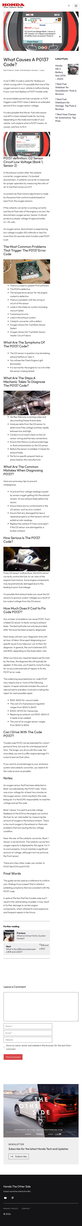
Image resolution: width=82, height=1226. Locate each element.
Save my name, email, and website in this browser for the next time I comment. (38, 1047)
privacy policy (10, 1209)
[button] (68, 6)
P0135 (26, 866)
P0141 (16, 866)
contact (26, 1209)
